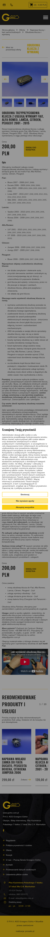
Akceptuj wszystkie (25, 507)
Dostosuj (25, 494)
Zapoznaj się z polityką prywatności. (18, 488)
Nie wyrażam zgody (25, 501)
